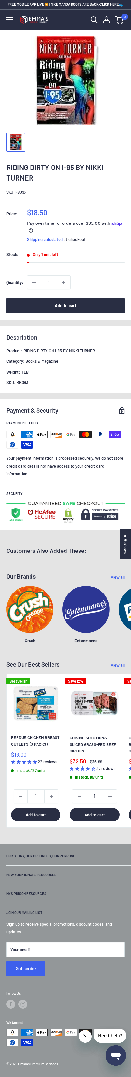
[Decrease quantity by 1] (34, 282)
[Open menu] (9, 19)
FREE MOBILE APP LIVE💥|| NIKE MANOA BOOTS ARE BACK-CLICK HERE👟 (65, 4)
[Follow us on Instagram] (22, 1004)
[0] (119, 20)
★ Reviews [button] (125, 544)
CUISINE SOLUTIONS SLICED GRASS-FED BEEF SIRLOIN (93, 744)
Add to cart (65, 305)
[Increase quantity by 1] (63, 282)
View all (118, 577)
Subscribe (26, 968)
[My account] (106, 19)
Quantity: (14, 282)
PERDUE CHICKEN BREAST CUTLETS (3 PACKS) (35, 740)
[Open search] (94, 19)
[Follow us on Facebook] (10, 1004)
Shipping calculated (45, 239)
